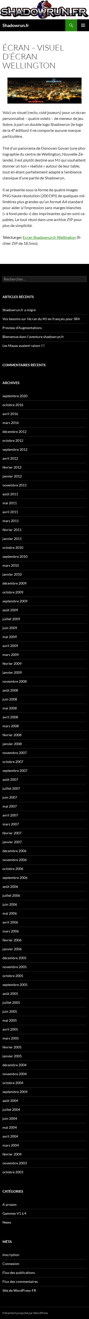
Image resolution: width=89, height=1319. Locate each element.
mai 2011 (9, 503)
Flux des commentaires (20, 1281)
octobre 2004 (12, 1083)
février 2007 (12, 833)
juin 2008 (9, 699)
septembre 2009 (14, 601)
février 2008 (12, 735)
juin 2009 (9, 628)
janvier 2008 (12, 744)
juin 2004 (9, 1118)
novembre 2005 (14, 967)
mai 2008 (9, 708)
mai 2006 (9, 913)
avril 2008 (10, 717)
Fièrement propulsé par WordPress (25, 1313)
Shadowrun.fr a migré (19, 310)
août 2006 (10, 886)
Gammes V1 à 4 (14, 1213)
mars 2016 (10, 423)
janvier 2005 (12, 1056)
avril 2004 (10, 1136)
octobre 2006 (12, 869)
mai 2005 (9, 1020)
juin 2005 (9, 1011)
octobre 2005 (12, 976)
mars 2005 (10, 1038)
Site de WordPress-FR (19, 1290)
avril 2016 (10, 414)
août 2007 (10, 779)
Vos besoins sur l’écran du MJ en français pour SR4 (41, 319)
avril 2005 (10, 1029)
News (6, 1222)
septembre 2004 (14, 1092)
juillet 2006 (11, 895)
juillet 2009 (11, 619)
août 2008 (10, 690)
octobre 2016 (12, 405)
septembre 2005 (14, 984)
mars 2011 (10, 521)
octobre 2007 (12, 761)
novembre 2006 (14, 860)
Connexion (10, 1264)
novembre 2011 (14, 485)
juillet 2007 (11, 788)
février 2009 (12, 663)
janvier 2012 (12, 476)
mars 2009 (10, 654)
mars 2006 (10, 931)
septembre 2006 (14, 877)
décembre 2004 (14, 1065)
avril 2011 (10, 512)
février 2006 (12, 940)
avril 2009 (10, 646)
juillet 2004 (11, 1109)
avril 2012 (10, 458)
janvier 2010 (12, 574)
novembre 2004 (14, 1074)
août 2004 (10, 1100)
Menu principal (83, 25)
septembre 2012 (14, 449)
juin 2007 (9, 797)
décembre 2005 (14, 958)
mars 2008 (10, 726)
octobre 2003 (12, 1172)
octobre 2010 (12, 547)
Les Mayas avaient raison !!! (23, 345)
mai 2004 (9, 1127)
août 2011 (10, 494)
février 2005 (12, 1047)
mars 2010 (10, 565)
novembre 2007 (14, 753)
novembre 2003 (14, 1163)
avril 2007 (10, 815)
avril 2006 (10, 922)
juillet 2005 (11, 1002)
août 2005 (10, 993)
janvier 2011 (12, 538)
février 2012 (12, 467)
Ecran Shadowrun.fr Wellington (49, 237)
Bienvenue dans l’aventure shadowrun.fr (33, 337)
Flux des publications (18, 1272)
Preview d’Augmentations (22, 328)
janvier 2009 (12, 672)
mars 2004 (10, 1145)
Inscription (10, 1255)
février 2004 (12, 1154)
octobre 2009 (12, 592)
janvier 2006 (12, 949)
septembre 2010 (14, 556)
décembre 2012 (14, 431)
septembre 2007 (14, 770)
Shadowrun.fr (15, 25)
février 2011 (12, 530)
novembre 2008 (14, 681)
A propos (9, 1204)
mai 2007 (9, 806)
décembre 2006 (14, 851)
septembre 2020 (14, 396)
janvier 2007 (12, 842)
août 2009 (10, 610)
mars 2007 (10, 824)
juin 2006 (9, 904)
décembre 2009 (14, 583)
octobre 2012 (12, 440)
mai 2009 (9, 637)
